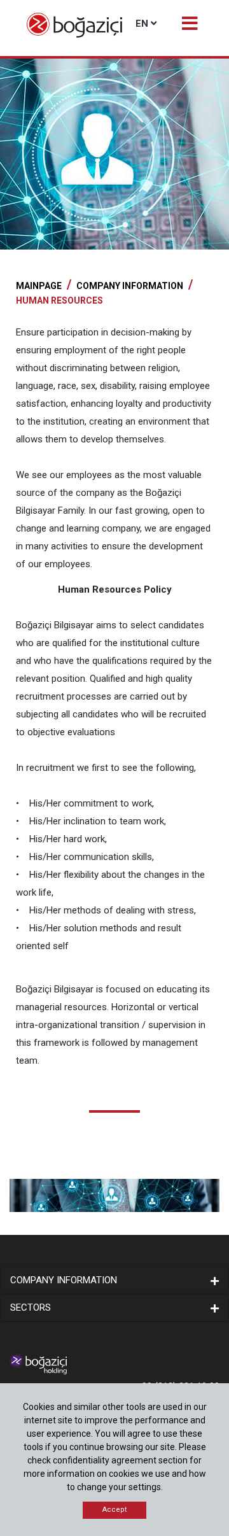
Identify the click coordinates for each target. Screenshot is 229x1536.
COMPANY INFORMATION (129, 286)
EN (141, 23)
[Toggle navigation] (189, 22)
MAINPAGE (39, 286)
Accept (114, 1509)
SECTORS (30, 1307)
